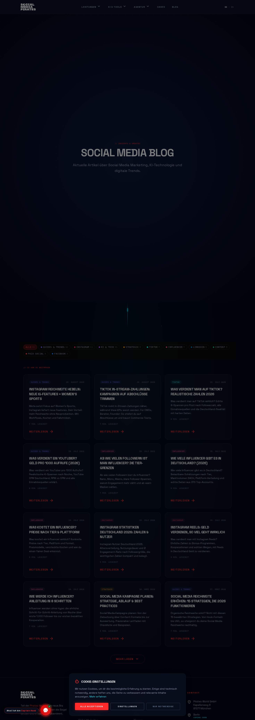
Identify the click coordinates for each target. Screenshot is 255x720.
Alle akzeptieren (91, 706)
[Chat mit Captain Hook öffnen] (45, 710)
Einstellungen (127, 706)
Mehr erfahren (98, 696)
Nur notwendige (163, 706)
